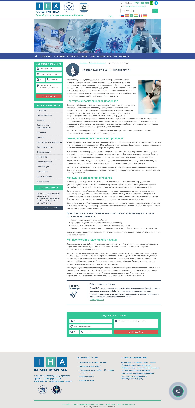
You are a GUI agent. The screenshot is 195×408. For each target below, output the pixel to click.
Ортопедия (41, 132)
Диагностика (42, 171)
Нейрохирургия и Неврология (49, 142)
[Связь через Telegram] (156, 3)
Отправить (136, 332)
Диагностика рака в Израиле (105, 404)
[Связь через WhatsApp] (151, 3)
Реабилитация (43, 167)
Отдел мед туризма (77, 56)
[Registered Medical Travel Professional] (42, 390)
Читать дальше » (97, 300)
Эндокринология (44, 152)
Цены (92, 56)
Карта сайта (66, 404)
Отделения (59, 56)
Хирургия (40, 120)
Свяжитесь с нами (86, 380)
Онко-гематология (44, 115)
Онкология (41, 110)
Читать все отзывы (49, 208)
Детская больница (44, 162)
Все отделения (43, 181)
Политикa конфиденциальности (83, 404)
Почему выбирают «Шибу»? (90, 366)
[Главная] (36, 56)
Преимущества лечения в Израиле (93, 362)
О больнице (46, 56)
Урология (40, 137)
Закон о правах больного (126, 404)
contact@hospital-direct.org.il (134, 6)
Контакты (124, 56)
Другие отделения (44, 176)
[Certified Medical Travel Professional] (56, 390)
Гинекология (42, 157)
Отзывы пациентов (107, 56)
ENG (111, 16)
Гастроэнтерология (45, 147)
